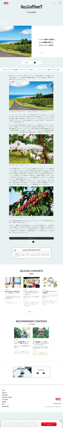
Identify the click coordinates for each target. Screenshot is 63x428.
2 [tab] (31, 311)
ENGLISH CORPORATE (57, 403)
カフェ (37, 302)
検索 (54, 3)
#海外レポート (32, 69)
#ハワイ (39, 69)
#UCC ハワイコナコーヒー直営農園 (10, 69)
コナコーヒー (18, 301)
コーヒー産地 (15, 302)
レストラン (30, 302)
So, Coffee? (31, 7)
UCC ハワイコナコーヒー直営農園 (10, 301)
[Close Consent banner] (61, 421)
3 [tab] (33, 311)
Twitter (31, 62)
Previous (2, 293)
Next (60, 293)
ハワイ (11, 302)
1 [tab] (29, 311)
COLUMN (9, 22)
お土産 (43, 302)
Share (37, 62)
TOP (5, 22)
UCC (19, 302)
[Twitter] (40, 373)
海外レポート (7, 302)
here (25, 426)
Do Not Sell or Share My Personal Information (49, 424)
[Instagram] (37, 373)
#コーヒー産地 (56, 69)
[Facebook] (43, 373)
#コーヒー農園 (47, 69)
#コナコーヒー (23, 69)
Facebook (34, 62)
